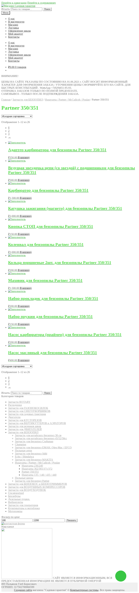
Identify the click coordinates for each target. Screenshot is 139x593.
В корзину (24, 157)
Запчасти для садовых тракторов (27, 414)
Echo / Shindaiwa (24, 456)
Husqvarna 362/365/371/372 (37, 468)
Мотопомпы (15, 511)
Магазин (13, 24)
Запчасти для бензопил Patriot (32, 480)
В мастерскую (16, 21)
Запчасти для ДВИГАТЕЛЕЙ (25, 429)
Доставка (13, 27)
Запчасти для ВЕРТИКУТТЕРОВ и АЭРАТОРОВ (37, 423)
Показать (71, 520)
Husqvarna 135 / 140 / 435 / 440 (39, 474)
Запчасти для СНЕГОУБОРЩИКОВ (29, 411)
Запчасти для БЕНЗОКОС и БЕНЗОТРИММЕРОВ (37, 483)
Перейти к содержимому (41, 2)
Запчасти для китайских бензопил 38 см (38, 435)
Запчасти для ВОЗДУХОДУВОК (27, 490)
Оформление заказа (19, 30)
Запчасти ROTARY (19, 402)
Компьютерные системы (84, 590)
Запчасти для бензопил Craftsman (34, 441)
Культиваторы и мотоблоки (24, 508)
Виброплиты (15, 502)
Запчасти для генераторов (23, 505)
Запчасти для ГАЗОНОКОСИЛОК (28, 408)
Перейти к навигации (14, 2)
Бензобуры (14, 496)
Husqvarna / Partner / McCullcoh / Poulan (67, 99)
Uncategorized (16, 493)
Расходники (15, 405)
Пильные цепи (23, 450)
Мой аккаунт (15, 33)
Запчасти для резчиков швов (24, 426)
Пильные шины (24, 477)
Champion (20, 444)
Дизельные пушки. (19, 499)
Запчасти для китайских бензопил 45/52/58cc (41, 438)
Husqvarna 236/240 (32, 465)
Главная (6, 99)
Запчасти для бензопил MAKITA (34, 459)
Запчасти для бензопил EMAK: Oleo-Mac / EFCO (43, 447)
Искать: (5, 9)
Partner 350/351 (30, 471)
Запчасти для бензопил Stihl (31, 453)
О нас (11, 18)
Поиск (47, 9)
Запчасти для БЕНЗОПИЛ (28, 99)
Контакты (13, 36)
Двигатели (14, 417)
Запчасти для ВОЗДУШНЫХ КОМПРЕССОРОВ (36, 487)
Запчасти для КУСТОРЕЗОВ (25, 420)
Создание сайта (23, 590)
